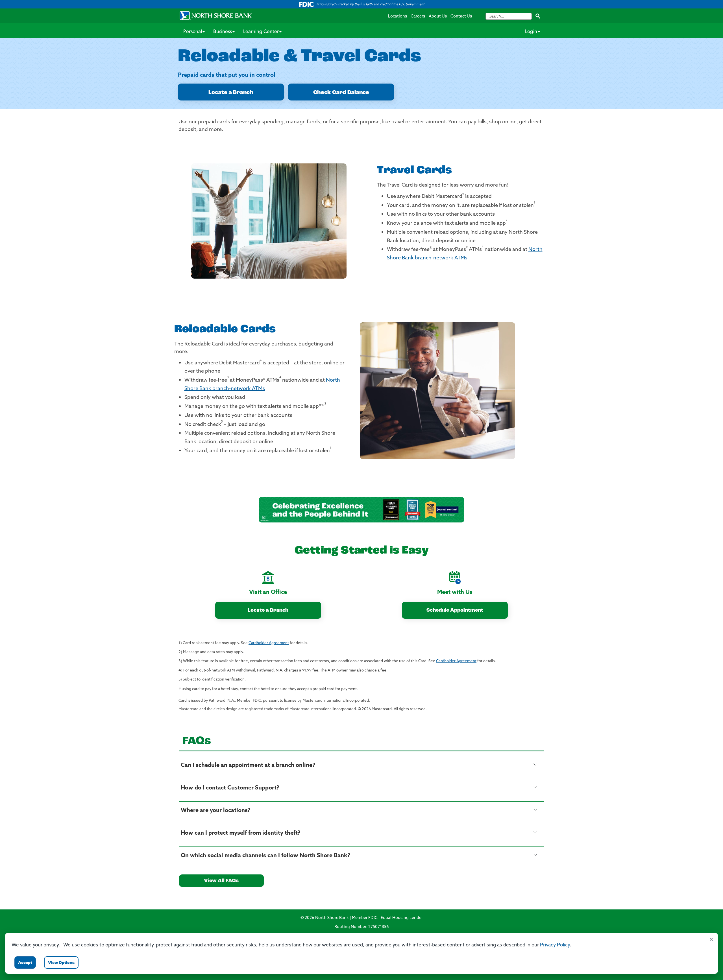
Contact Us (461, 16)
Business (222, 31)
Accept (25, 963)
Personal (192, 31)
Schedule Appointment (454, 610)
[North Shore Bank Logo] (215, 15)
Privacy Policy (555, 945)
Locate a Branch (230, 92)
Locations (397, 16)
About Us (438, 16)
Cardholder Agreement (269, 643)
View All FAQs (221, 880)
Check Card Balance (341, 92)
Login (531, 31)
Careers (418, 16)
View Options (61, 963)
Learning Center (261, 31)
